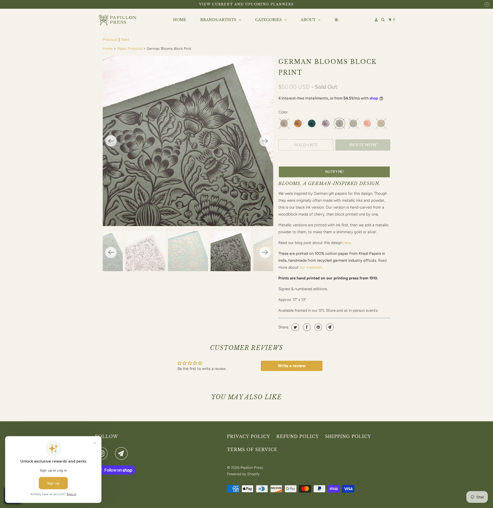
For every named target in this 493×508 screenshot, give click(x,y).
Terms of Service (252, 449)
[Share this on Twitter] (294, 327)
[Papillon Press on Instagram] (102, 453)
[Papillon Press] (118, 20)
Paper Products (129, 48)
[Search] (383, 20)
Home (108, 48)
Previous (110, 39)
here (347, 242)
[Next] (265, 140)
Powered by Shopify (243, 474)
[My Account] (377, 20)
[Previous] (111, 140)
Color (283, 112)
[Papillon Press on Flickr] (112, 453)
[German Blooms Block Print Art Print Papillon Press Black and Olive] (188, 141)
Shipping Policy (348, 436)
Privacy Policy (248, 436)
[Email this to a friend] (329, 327)
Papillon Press (252, 467)
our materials (311, 267)
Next (125, 39)
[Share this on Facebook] (306, 327)
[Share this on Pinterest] (317, 327)
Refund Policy (297, 436)
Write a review (292, 365)
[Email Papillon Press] (122, 453)
